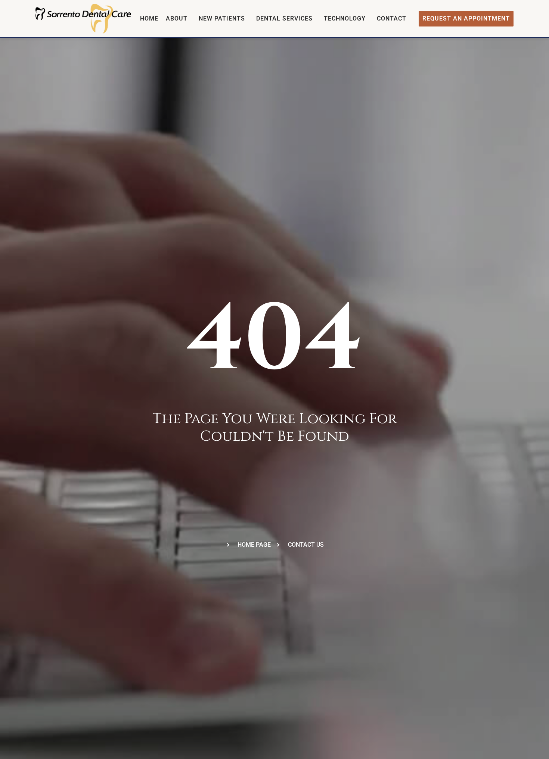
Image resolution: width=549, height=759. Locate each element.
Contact (391, 18)
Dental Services (284, 18)
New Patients (222, 18)
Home (149, 18)
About (176, 18)
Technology (345, 18)
